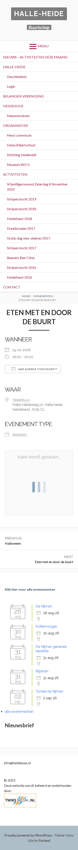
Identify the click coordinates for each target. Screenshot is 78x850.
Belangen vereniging (23, 96)
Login (11, 86)
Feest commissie (19, 135)
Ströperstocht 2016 (21, 267)
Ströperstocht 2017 (21, 248)
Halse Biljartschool (21, 145)
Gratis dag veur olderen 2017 (28, 238)
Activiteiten (15, 174)
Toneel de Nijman (49, 691)
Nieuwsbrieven (18, 116)
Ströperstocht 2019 (21, 199)
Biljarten (42, 671)
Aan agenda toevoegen (36, 369)
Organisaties (15, 125)
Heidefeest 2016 (19, 277)
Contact (11, 287)
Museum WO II (18, 164)
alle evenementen (19, 711)
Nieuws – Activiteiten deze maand (35, 57)
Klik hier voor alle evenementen (30, 589)
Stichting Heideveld (21, 155)
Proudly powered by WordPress (28, 835)
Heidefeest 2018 (19, 219)
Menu (43, 46)
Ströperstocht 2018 (21, 209)
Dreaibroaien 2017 (21, 228)
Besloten (19, 435)
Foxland (44, 840)
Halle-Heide (39, 14)
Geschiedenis (17, 76)
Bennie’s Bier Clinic (21, 258)
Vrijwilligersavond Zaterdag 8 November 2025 (37, 186)
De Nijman (44, 606)
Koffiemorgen (46, 626)
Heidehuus (13, 106)
